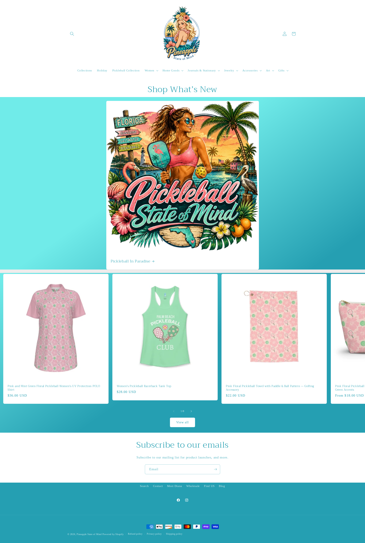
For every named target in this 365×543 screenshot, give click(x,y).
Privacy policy (154, 534)
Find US (209, 486)
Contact (158, 486)
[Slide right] (191, 411)
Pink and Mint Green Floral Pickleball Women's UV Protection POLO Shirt (54, 388)
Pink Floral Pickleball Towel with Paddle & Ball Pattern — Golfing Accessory (270, 388)
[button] (72, 33)
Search (144, 486)
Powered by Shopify (113, 534)
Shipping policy (174, 534)
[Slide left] (174, 411)
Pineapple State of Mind (89, 534)
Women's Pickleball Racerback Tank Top (144, 386)
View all (182, 422)
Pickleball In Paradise (130, 261)
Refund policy (135, 534)
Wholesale (193, 486)
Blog (222, 486)
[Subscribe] (215, 469)
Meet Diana (174, 486)
